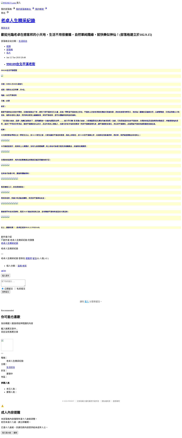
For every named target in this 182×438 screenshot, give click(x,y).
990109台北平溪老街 (20, 64)
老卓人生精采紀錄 (18, 20)
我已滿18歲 (6, 433)
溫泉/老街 (22, 266)
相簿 (8, 46)
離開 (15, 433)
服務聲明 (116, 401)
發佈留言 (5, 292)
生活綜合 (23, 41)
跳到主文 (5, 28)
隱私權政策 (106, 401)
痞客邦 (29, 258)
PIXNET (71, 401)
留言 (35, 258)
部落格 (9, 50)
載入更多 (5, 276)
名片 (8, 53)
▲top (3, 270)
